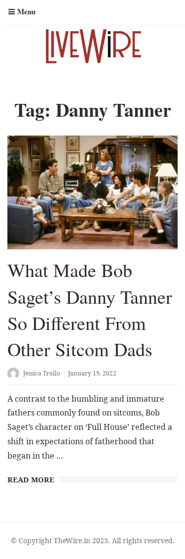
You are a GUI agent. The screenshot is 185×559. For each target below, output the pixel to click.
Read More (30, 479)
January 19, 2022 (92, 373)
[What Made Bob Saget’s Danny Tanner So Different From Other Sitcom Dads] (92, 192)
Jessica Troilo (41, 373)
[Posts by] (15, 374)
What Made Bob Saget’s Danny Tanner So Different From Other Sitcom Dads (89, 309)
